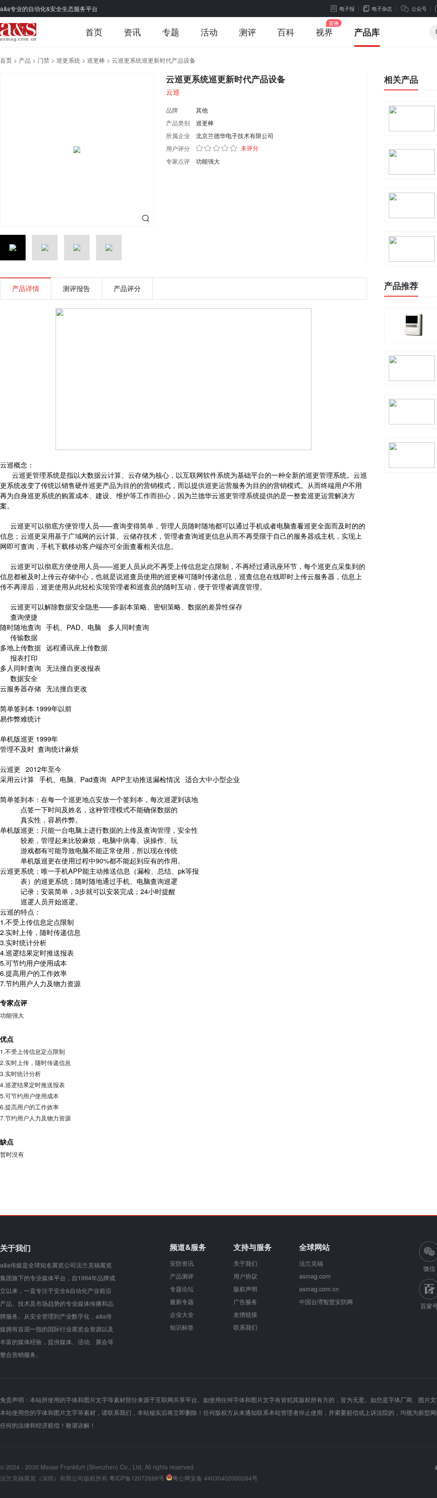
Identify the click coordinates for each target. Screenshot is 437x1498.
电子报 (347, 8)
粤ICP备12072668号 (136, 1478)
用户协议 (245, 1276)
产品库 (367, 32)
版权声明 (245, 1288)
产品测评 (182, 1276)
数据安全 (71, 607)
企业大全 (182, 1314)
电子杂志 (382, 8)
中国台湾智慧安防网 (326, 1301)
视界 (324, 32)
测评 (247, 32)
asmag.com (315, 1276)
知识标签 (182, 1327)
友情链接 (245, 1314)
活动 (209, 32)
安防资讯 (182, 1263)
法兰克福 (311, 1263)
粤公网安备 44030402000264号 (215, 1478)
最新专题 (182, 1301)
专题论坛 (182, 1288)
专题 (170, 32)
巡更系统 (68, 60)
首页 (93, 32)
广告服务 (245, 1301)
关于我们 (245, 1263)
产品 (25, 60)
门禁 (44, 60)
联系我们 (245, 1327)
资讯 (132, 32)
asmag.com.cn (319, 1288)
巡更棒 (96, 60)
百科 (285, 32)
